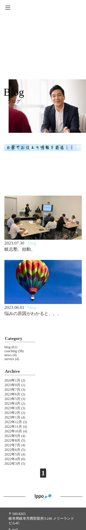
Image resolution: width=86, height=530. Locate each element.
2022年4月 (12, 459)
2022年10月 (13, 431)
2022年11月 (13, 426)
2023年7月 (12, 389)
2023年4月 (12, 403)
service (9, 359)
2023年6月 (12, 394)
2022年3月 (12, 463)
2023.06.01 (14, 307)
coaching (10, 351)
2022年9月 (12, 436)
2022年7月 (12, 445)
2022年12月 (13, 422)
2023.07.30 (14, 243)
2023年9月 (12, 385)
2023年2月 (12, 413)
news (8, 355)
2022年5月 (12, 454)
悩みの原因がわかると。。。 (33, 313)
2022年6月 (12, 450)
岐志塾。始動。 (19, 249)
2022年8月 (12, 440)
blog (7, 347)
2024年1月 (12, 380)
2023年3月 (12, 408)
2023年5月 (12, 399)
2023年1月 (12, 417)
